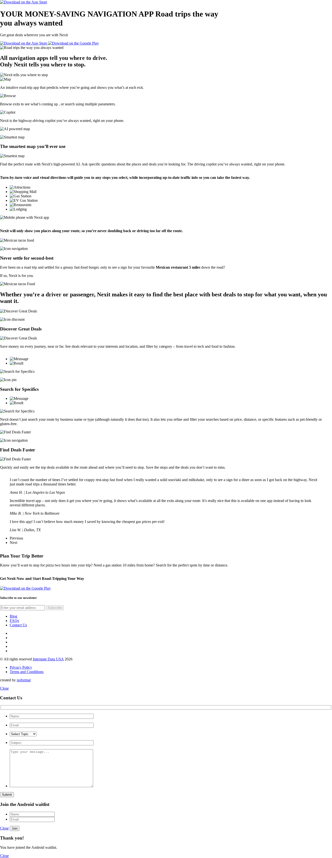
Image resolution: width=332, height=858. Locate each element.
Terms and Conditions (27, 672)
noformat (24, 680)
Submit (7, 794)
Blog (13, 616)
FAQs (14, 621)
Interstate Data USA (48, 659)
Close (4, 688)
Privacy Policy (21, 667)
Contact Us (18, 625)
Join (14, 828)
